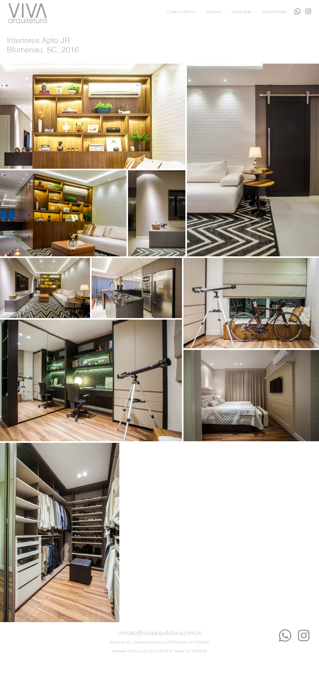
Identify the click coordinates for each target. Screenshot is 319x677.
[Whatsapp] (297, 11)
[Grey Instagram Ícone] (308, 11)
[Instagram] (304, 635)
